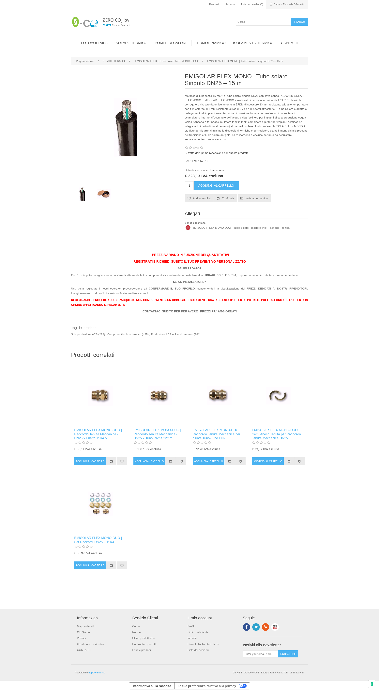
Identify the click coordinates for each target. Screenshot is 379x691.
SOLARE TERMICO (131, 43)
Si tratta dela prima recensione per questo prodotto (217, 152)
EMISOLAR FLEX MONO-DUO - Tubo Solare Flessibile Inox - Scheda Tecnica (241, 227)
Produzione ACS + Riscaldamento (172, 334)
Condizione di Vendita (90, 644)
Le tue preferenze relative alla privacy (207, 686)
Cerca (136, 626)
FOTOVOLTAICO (94, 43)
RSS (265, 627)
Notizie (136, 632)
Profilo (191, 626)
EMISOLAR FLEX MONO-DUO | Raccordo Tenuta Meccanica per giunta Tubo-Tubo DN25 (216, 434)
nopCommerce (96, 672)
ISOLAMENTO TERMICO (253, 43)
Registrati (214, 4)
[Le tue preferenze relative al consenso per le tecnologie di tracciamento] (372, 684)
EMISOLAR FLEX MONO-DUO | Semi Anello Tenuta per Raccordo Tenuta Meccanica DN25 (276, 434)
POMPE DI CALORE (171, 43)
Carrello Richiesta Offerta (203, 644)
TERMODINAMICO (210, 43)
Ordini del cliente (198, 632)
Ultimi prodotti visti (143, 638)
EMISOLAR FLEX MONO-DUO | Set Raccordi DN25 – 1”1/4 (98, 540)
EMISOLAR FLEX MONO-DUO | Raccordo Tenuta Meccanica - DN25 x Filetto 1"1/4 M (98, 434)
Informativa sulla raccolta (151, 686)
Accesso (230, 4)
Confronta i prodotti (144, 644)
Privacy (81, 638)
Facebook (246, 627)
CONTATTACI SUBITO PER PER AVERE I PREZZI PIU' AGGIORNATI (190, 311)
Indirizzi (192, 638)
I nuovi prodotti (141, 650)
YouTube (275, 627)
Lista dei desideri (198, 650)
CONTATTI (289, 43)
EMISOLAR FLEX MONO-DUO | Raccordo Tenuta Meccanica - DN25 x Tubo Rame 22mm (157, 434)
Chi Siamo (83, 632)
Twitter (256, 627)
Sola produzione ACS (84, 334)
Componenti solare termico (124, 334)
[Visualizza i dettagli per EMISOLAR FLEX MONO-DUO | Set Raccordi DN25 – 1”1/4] (100, 503)
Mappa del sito (86, 626)
